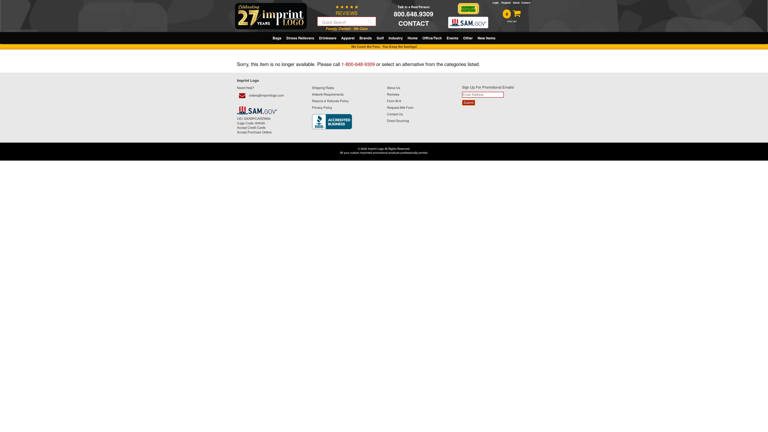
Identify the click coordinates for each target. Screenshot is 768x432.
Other (468, 38)
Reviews (393, 94)
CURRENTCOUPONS (468, 8)
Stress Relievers (300, 38)
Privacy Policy (322, 107)
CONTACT (413, 23)
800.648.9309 (413, 13)
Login (496, 2)
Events (452, 38)
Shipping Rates (323, 87)
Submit (370, 22)
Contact (525, 2)
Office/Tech (432, 38)
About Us (393, 87)
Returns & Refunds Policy (330, 101)
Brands (365, 38)
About (516, 2)
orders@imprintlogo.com (266, 95)
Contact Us (395, 114)
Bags (277, 38)
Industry (396, 38)
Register (506, 2)
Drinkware (327, 38)
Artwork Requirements (328, 94)
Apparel (348, 38)
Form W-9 (394, 101)
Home (413, 38)
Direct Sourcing (398, 120)
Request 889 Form (400, 107)
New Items (486, 38)
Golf (380, 38)
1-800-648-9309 (358, 63)
